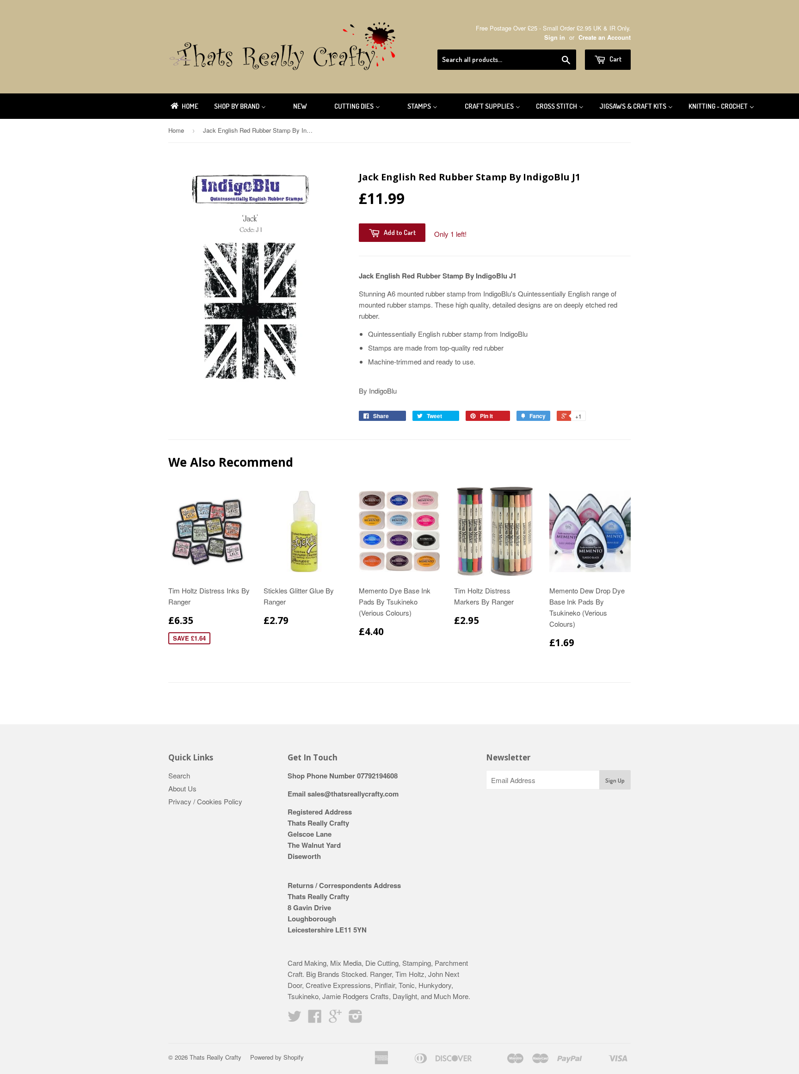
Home (176, 130)
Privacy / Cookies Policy (205, 801)
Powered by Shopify (277, 1057)
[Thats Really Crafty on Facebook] (315, 1019)
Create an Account (604, 37)
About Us (182, 788)
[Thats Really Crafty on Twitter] (294, 1019)
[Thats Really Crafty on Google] (335, 1019)
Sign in (554, 37)
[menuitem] (183, 106)
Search (179, 775)
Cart (614, 59)
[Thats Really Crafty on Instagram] (356, 1019)
